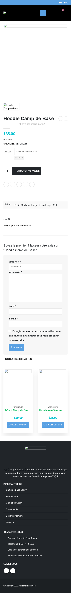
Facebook (6, 184)
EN (60, 2)
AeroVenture (12, 496)
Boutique (10, 522)
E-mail (13, 318)
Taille (6, 152)
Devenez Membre (14, 516)
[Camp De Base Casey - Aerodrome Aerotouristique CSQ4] (12, 13)
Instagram (12, 570)
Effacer (19, 158)
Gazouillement (12, 184)
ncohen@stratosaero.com (26, 550)
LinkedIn (19, 184)
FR (66, 2)
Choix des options (18, 424)
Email (32, 184)
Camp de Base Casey (16, 490)
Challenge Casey (14, 503)
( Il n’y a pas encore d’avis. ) (32, 124)
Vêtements (21, 144)
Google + (25, 184)
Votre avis (15, 272)
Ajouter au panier (28, 170)
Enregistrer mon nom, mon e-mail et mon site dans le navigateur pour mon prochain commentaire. (35, 336)
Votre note (15, 261)
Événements (12, 509)
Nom (12, 306)
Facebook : (6, 570)
